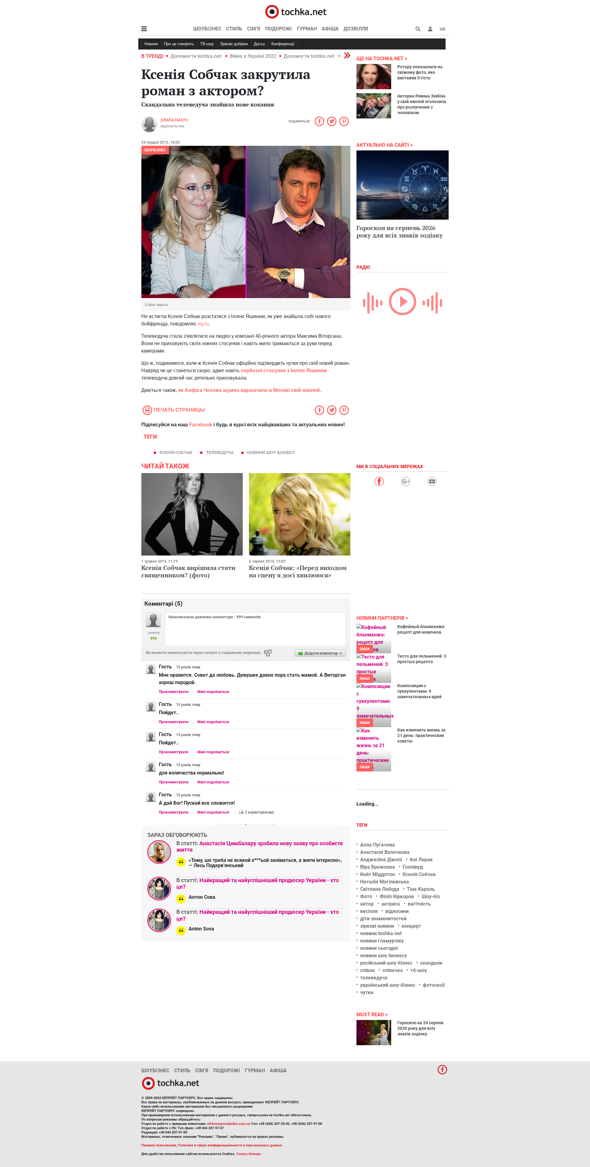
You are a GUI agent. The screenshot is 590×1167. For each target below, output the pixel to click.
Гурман (307, 29)
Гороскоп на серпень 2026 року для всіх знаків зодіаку (399, 231)
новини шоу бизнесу (383, 955)
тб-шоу (419, 970)
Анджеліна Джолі (381, 859)
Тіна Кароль (421, 889)
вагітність (419, 904)
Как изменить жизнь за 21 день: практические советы (421, 735)
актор (367, 904)
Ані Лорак (421, 859)
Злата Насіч (174, 119)
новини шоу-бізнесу (271, 452)
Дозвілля (356, 29)
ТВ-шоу (207, 44)
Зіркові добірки (234, 44)
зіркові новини (377, 926)
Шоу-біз (431, 896)
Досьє (259, 44)
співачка (393, 970)
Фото (366, 896)
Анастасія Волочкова (385, 852)
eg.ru (203, 323)
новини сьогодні (379, 948)
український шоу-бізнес (387, 985)
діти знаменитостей (383, 919)
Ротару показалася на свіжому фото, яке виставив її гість (419, 72)
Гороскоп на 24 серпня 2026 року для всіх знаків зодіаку (420, 1028)
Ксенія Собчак (175, 452)
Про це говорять (179, 44)
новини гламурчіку (382, 941)
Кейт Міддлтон (377, 874)
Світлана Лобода (379, 889)
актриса (390, 904)
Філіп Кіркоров (397, 896)
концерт (411, 926)
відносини (397, 911)
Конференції (282, 44)
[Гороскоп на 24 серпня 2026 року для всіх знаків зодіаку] (373, 1032)
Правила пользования (158, 1145)
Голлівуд (413, 867)
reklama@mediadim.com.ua (228, 1124)
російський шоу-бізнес (386, 963)
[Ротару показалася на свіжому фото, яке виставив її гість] (373, 76)
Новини (151, 44)
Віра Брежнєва (377, 867)
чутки (366, 992)
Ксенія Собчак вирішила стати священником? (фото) (188, 571)
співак (367, 970)
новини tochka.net (381, 933)
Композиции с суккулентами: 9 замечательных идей (419, 691)
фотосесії (434, 985)
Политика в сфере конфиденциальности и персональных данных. (230, 1145)
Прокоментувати (173, 692)
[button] (430, 29)
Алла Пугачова (377, 845)
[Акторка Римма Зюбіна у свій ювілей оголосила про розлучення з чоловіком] (373, 105)
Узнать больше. (249, 1154)
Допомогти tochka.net (196, 56)
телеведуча (220, 452)
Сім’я (253, 29)
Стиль (234, 29)
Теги (362, 825)
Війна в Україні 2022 (253, 56)
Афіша (330, 29)
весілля (369, 911)
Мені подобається (213, 692)
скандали (431, 963)
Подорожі (278, 29)
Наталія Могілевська (384, 882)
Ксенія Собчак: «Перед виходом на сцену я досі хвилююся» (298, 571)
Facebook (200, 424)
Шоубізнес (207, 29)
